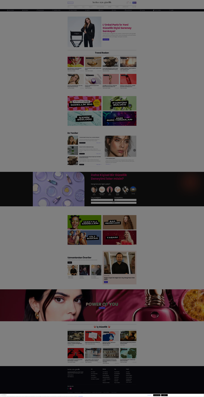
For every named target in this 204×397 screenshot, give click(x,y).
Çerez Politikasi (80, 396)
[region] (102, 395)
